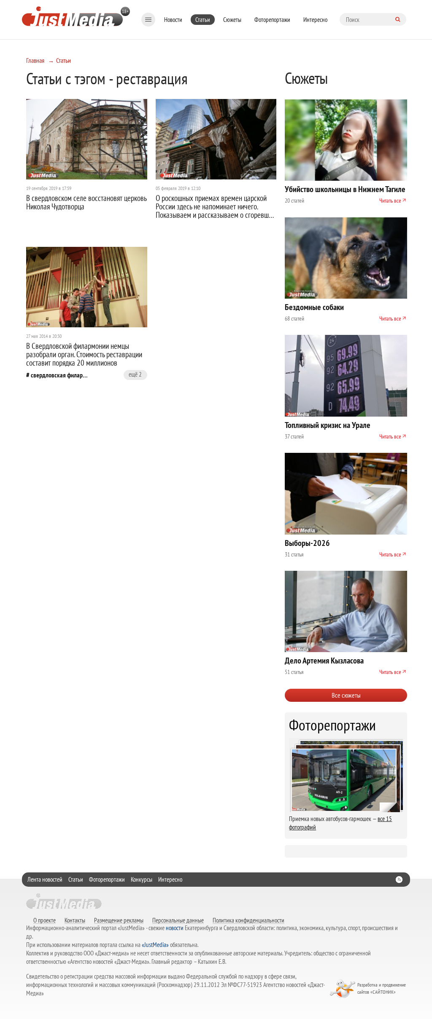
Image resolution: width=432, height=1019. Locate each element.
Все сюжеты (346, 695)
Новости (173, 20)
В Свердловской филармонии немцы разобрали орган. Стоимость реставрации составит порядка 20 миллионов (84, 354)
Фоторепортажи (272, 20)
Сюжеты (232, 20)
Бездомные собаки (314, 307)
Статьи (202, 20)
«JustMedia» (155, 945)
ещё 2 (135, 374)
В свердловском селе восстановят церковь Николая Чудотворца (86, 202)
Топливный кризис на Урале (327, 425)
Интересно (315, 20)
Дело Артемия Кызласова (324, 660)
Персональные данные (178, 920)
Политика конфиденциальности (248, 920)
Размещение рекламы (118, 920)
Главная (35, 60)
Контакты (75, 920)
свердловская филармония (60, 375)
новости (175, 928)
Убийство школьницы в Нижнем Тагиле (345, 189)
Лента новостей (44, 879)
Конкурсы (141, 879)
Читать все (390, 200)
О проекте (44, 920)
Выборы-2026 (307, 543)
